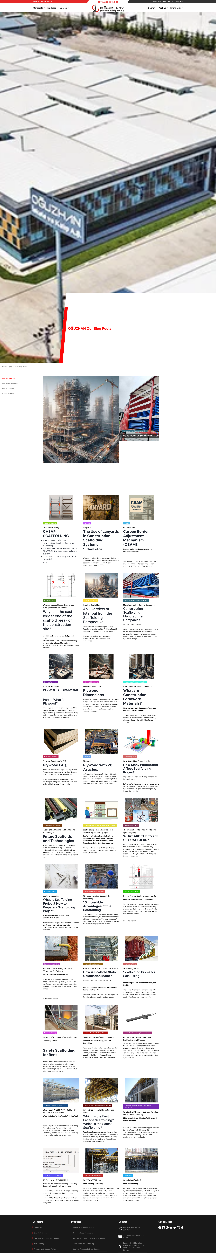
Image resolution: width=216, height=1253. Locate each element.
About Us (38, 1227)
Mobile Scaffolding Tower (83, 1227)
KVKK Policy (39, 1244)
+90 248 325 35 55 (47, 1)
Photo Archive (8, 388)
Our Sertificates (40, 1233)
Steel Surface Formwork (83, 1233)
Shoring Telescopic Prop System (86, 1249)
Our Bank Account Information (46, 1238)
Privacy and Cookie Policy (45, 1249)
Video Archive (8, 393)
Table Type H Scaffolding (83, 1244)
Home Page (7, 367)
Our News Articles (10, 383)
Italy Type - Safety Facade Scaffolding (89, 1238)
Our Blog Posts (8, 378)
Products (51, 8)
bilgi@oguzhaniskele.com (133, 1235)
